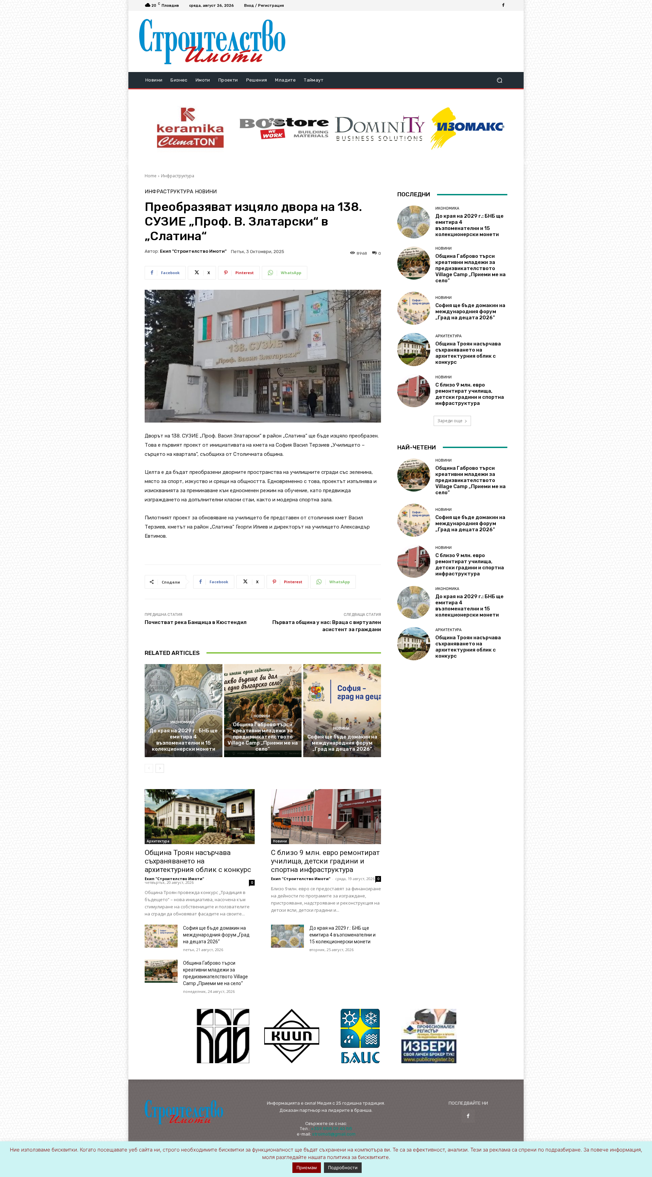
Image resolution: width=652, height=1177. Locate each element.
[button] (499, 80)
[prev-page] (149, 768)
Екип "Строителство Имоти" (193, 251)
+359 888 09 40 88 (331, 1128)
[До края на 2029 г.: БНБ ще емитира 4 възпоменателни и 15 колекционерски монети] (183, 710)
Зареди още (450, 421)
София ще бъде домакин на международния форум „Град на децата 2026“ (342, 743)
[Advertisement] (401, 41)
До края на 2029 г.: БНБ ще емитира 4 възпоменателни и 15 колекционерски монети (183, 740)
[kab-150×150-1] (223, 1036)
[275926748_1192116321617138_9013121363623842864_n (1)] (291, 1036)
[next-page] (160, 768)
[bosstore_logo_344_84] (284, 129)
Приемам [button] (306, 1167)
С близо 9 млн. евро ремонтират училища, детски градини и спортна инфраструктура (325, 861)
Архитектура (158, 841)
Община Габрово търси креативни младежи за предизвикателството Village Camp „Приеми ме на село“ (263, 736)
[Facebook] (503, 5)
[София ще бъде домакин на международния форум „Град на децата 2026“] (342, 710)
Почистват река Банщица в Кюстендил (196, 622)
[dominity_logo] (380, 128)
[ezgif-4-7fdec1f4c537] (428, 1036)
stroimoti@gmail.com (334, 1134)
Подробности (343, 1167)
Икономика (182, 722)
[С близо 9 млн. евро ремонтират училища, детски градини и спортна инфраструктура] (326, 816)
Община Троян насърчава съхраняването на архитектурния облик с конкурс (198, 861)
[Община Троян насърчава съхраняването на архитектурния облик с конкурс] (200, 816)
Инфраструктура (177, 176)
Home (151, 176)
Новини (206, 191)
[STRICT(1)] (468, 128)
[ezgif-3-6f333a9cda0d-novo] (190, 128)
